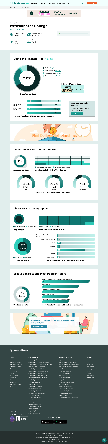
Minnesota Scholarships (65, 386)
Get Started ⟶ (77, 114)
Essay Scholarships (34, 400)
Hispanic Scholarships (35, 384)
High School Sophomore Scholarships (69, 364)
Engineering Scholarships (36, 411)
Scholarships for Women (35, 386)
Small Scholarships (64, 395)
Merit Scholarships (34, 395)
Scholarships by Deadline (66, 388)
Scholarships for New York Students (39, 380)
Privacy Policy (90, 375)
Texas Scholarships (64, 369)
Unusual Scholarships (35, 404)
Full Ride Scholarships (35, 397)
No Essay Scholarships (35, 402)
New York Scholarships (65, 375)
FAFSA (12, 373)
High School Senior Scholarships (68, 360)
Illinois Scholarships (64, 377)
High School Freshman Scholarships (69, 366)
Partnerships (90, 366)
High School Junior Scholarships (68, 362)
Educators (51, 3)
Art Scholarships (33, 408)
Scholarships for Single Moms (37, 391)
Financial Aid (13, 371)
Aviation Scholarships (34, 413)
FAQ (88, 362)
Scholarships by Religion (66, 393)
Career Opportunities (92, 369)
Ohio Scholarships (64, 384)
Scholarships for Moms (35, 388)
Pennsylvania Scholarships (66, 382)
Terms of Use (90, 377)
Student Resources (15, 380)
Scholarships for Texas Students (38, 373)
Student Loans (14, 375)
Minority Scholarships (34, 382)
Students (34, 3)
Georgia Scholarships (65, 380)
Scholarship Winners (15, 366)
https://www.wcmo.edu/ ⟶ (18, 29)
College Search (14, 7)
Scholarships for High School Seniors (39, 360)
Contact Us (90, 364)
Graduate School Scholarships (37, 366)
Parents (42, 3)
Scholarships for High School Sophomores (40, 364)
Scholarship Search (15, 362)
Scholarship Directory (16, 364)
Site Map (89, 373)
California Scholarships (65, 371)
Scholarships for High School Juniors (39, 362)
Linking (88, 371)
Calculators (13, 377)
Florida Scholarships (64, 373)
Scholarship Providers (63, 3)
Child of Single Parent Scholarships (68, 397)
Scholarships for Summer (36, 406)
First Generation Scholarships (37, 393)
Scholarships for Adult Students (37, 369)
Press (11, 386)
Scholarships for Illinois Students (38, 377)
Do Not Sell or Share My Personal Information (54, 441)
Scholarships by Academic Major (68, 391)
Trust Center (90, 380)
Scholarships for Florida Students (38, 375)
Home (11, 360)
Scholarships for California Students (38, 371)
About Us (89, 360)
